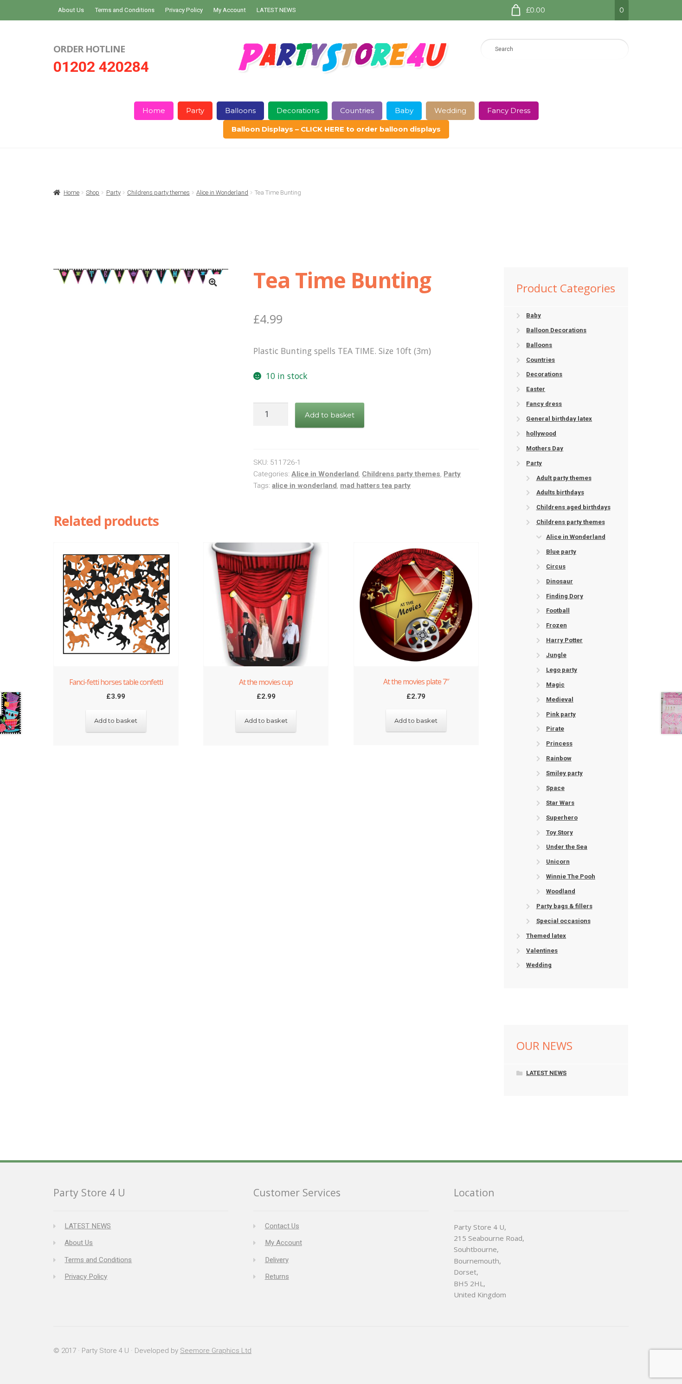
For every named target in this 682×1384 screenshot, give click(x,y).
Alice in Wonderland (222, 192)
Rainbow (559, 758)
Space (555, 787)
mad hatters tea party (375, 485)
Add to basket (329, 415)
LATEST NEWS (276, 9)
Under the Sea (566, 846)
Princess (559, 743)
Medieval (559, 699)
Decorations (298, 110)
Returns (277, 1276)
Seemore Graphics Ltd (215, 1350)
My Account (229, 9)
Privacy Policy (184, 9)
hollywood (541, 433)
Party (195, 110)
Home (153, 110)
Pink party (561, 714)
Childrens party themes (158, 192)
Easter (535, 388)
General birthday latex (559, 418)
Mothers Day (544, 448)
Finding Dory (564, 596)
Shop (92, 192)
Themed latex (546, 935)
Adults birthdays (560, 492)
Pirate (555, 728)
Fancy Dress (508, 110)
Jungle (556, 654)
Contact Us (282, 1226)
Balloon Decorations (556, 330)
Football (558, 610)
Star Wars (560, 802)
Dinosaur (559, 581)
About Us (71, 9)
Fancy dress (544, 403)
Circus (556, 566)
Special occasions (563, 920)
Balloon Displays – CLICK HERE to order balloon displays (336, 129)
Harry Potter (564, 640)
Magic (555, 684)
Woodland (560, 891)
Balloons (240, 110)
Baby (404, 110)
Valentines (542, 950)
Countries (357, 110)
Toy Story (559, 832)
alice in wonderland (304, 485)
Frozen (556, 625)
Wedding (450, 110)
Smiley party (564, 773)
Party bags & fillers (564, 906)
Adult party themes (564, 477)
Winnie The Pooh (570, 876)
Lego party (561, 669)
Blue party (561, 551)
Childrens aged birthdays (573, 507)
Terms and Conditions (124, 9)
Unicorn (558, 861)
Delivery (277, 1260)
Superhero (562, 817)
